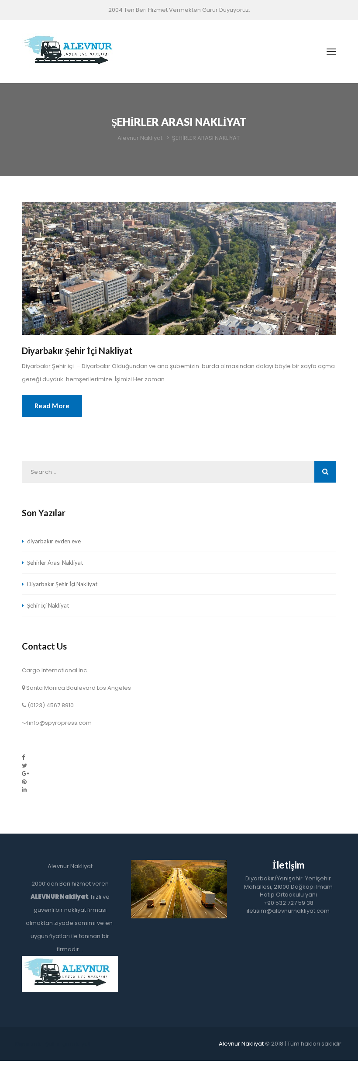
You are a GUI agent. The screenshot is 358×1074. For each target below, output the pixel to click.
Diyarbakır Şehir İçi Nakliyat (77, 350)
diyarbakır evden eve (54, 541)
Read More (51, 406)
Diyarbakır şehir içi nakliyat (52, 1043)
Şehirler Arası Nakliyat (55, 562)
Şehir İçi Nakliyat (48, 605)
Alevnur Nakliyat (241, 1043)
